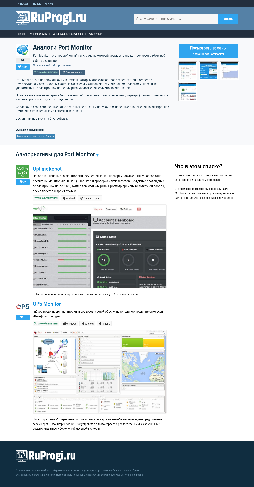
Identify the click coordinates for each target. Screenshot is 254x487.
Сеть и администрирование (68, 33)
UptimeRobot (47, 168)
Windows (23, 3)
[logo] (51, 19)
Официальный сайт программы (52, 65)
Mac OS (49, 3)
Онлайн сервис (38, 33)
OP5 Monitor (47, 304)
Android (36, 3)
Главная (20, 33)
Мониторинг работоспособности (35, 136)
